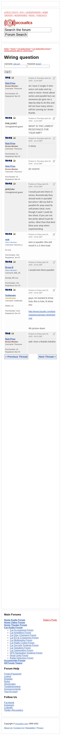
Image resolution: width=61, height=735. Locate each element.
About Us (8, 728)
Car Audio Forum (13, 627)
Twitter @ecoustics (13, 710)
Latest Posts (11, 12)
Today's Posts (50, 620)
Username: (12, 64)
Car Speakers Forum (20, 648)
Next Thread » (47, 356)
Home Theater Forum (15, 625)
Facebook (9, 702)
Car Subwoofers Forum (21, 650)
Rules (7, 681)
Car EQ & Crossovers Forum (24, 638)
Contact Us (19, 728)
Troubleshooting (12, 686)
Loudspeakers (33, 12)
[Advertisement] (30, 486)
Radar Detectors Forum (21, 658)
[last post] (9, 77)
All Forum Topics (13, 663)
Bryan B (9, 267)
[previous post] (8, 118)
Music (32, 15)
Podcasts (42, 15)
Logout (7, 676)
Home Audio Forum (14, 620)
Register (8, 679)
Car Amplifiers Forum (20, 632)
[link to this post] (12, 77)
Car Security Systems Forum (24, 645)
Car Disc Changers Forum (23, 635)
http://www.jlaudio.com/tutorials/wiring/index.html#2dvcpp (42, 314)
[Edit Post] (54, 78)
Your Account (10, 691)
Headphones (20, 15)
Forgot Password (12, 674)
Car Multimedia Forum (21, 640)
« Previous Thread (16, 356)
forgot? (38, 64)
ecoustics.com (21, 724)
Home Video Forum (14, 622)
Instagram (9, 705)
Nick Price (10, 83)
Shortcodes (10, 684)
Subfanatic (10, 295)
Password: (34, 64)
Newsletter (30, 728)
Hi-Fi (22, 12)
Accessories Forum (14, 660)
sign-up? (16, 64)
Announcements (12, 689)
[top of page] (6, 77)
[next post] (8, 77)
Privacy (40, 728)
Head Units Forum (19, 655)
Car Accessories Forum (21, 630)
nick (7, 239)
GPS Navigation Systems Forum (26, 653)
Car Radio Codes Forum (22, 643)
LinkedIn (8, 707)
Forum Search (16, 34)
